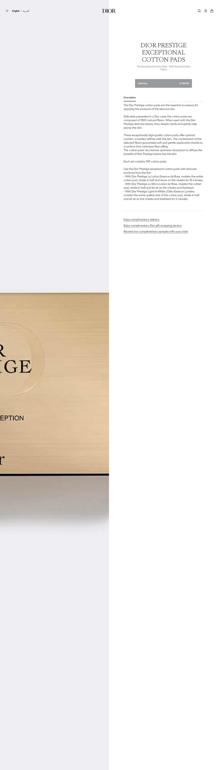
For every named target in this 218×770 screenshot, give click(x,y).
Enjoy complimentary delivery (141, 219)
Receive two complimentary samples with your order (156, 231)
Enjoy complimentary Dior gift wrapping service (153, 225)
